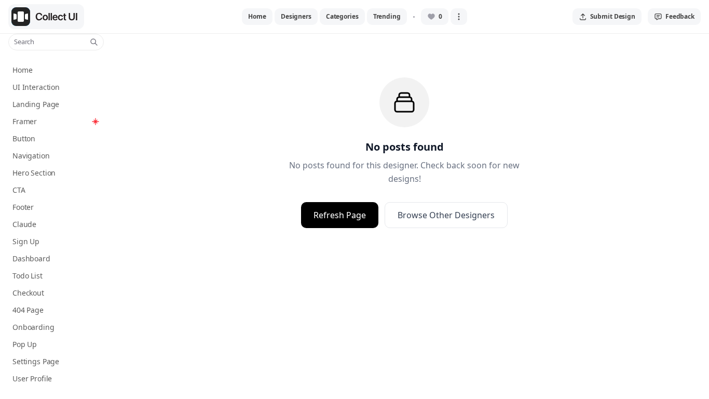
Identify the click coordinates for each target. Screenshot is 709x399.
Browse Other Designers (446, 215)
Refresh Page (339, 215)
